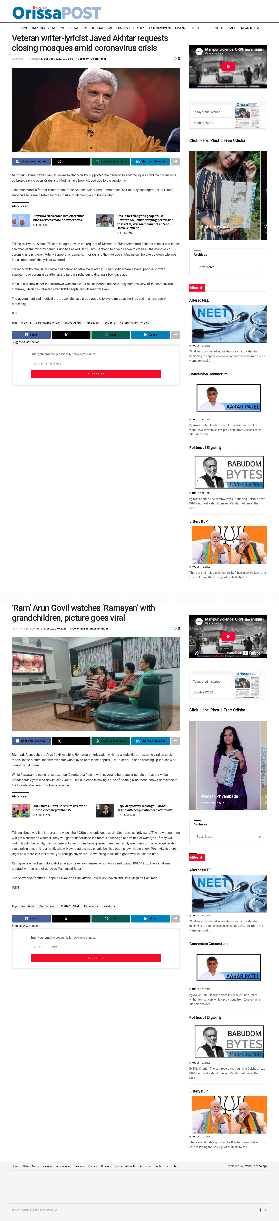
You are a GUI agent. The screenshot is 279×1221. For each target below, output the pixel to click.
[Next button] (264, 195)
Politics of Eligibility (205, 447)
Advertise (145, 1166)
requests (109, 322)
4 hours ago (43, 815)
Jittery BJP (198, 521)
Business (123, 28)
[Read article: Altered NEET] (229, 324)
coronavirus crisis (48, 322)
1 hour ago (42, 225)
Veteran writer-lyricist (134, 322)
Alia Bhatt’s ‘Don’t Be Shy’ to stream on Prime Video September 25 (60, 808)
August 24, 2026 (200, 345)
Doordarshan (47, 906)
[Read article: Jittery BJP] (229, 545)
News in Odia (250, 28)
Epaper (232, 28)
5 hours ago (127, 815)
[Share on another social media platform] (175, 161)
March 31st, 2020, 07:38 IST (57, 58)
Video (219, 28)
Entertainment (160, 28)
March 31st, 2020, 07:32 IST (52, 628)
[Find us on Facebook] (260, 1210)
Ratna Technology (255, 1166)
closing (26, 322)
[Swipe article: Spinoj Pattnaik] (228, 765)
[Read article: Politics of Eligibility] (229, 471)
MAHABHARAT (70, 906)
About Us (130, 1166)
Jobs (174, 1166)
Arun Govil (28, 906)
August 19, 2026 (200, 567)
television (109, 906)
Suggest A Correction (25, 342)
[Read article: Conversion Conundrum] (229, 397)
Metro (66, 28)
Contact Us (161, 1166)
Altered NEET (200, 300)
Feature (139, 28)
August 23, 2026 (200, 419)
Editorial (93, 1166)
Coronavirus (86, 58)
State (52, 28)
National (81, 28)
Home (24, 28)
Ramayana (91, 906)
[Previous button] (192, 195)
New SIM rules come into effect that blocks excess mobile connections (58, 218)
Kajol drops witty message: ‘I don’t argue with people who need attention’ (144, 808)
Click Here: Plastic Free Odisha (217, 140)
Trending (38, 28)
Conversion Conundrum (208, 374)
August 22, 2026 (200, 493)
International (102, 28)
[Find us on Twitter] (265, 1210)
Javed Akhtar (73, 322)
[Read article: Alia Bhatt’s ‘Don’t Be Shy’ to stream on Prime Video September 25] (21, 810)
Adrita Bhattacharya (219, 226)
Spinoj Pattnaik (214, 796)
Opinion (105, 1166)
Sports (180, 28)
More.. (196, 28)
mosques (93, 322)
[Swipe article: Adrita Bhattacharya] (228, 195)
